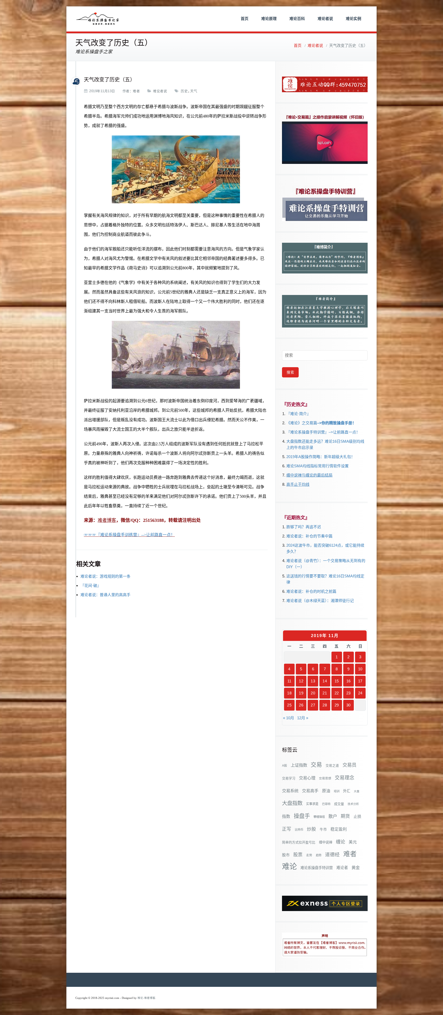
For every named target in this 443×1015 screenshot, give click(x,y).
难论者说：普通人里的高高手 (105, 595)
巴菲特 (326, 804)
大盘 (356, 791)
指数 (286, 816)
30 (348, 705)
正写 (286, 829)
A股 (284, 765)
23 (348, 693)
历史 (184, 91)
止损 (357, 816)
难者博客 (107, 520)
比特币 (299, 829)
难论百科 (297, 18)
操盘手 (302, 816)
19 (301, 693)
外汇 (346, 791)
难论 (289, 866)
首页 (244, 18)
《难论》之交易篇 (301, 423)
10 (360, 669)
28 (325, 705)
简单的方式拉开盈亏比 (298, 842)
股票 (298, 854)
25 (289, 705)
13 (313, 681)
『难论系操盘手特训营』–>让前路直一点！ (323, 432)
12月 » (302, 718)
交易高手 (310, 790)
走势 (309, 855)
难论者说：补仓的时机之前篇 (311, 591)
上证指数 (299, 765)
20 (313, 693)
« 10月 (288, 718)
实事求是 (312, 804)
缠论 (340, 841)
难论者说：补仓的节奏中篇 (309, 536)
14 (325, 681)
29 (337, 705)
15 (337, 681)
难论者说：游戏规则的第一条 (105, 576)
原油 (326, 790)
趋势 (318, 855)
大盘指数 (292, 803)
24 (360, 693)
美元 (353, 842)
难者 (136, 91)
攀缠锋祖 (319, 816)
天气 (193, 91)
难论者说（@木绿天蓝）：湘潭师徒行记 (320, 600)
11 (289, 681)
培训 (336, 791)
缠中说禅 (325, 842)
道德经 (332, 854)
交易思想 (325, 778)
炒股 (311, 829)
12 (301, 681)
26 (301, 705)
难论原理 (269, 18)
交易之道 (332, 765)
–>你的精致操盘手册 (334, 423)
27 (313, 705)
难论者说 (325, 18)
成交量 (339, 804)
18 (289, 693)
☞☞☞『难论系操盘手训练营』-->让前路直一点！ (129, 535)
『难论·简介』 (298, 413)
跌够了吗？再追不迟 (303, 527)
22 (337, 693)
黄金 (355, 867)
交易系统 (290, 790)
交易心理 (307, 778)
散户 (332, 816)
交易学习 (288, 778)
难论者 (342, 867)
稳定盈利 (338, 829)
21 (325, 693)
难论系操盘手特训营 (316, 868)
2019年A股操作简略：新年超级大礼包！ (320, 456)
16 (348, 681)
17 (360, 681)
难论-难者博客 (146, 998)
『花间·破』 (90, 585)
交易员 (349, 765)
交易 (316, 765)
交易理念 (344, 777)
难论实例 (353, 18)
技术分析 (353, 804)
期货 (345, 816)
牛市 (323, 829)
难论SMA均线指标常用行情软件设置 (317, 466)
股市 (286, 855)
